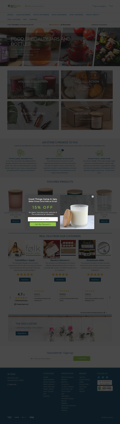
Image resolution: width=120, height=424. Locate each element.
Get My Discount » (43, 224)
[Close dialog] (93, 196)
